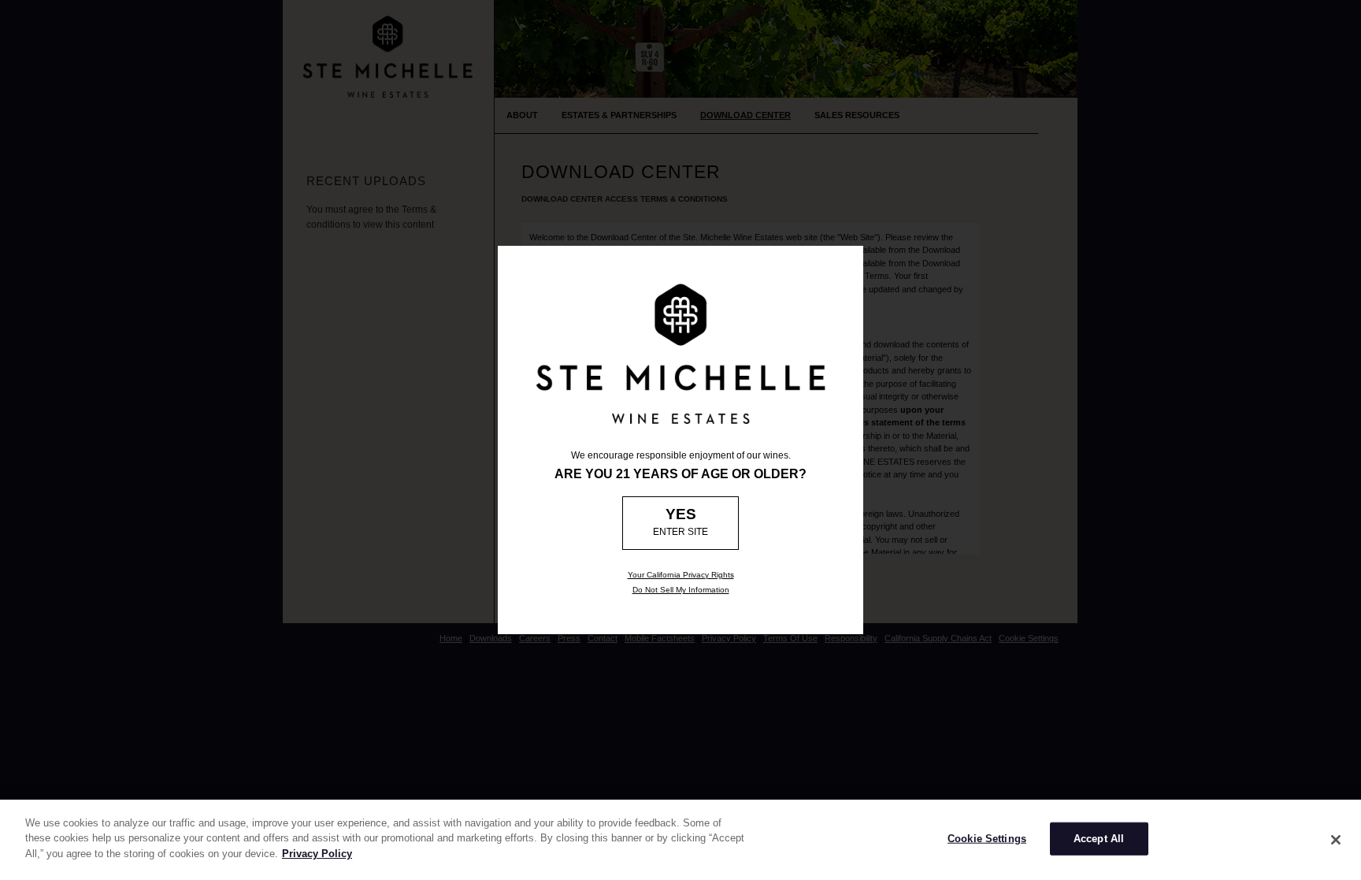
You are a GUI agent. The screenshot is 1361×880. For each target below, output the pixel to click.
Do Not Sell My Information (680, 589)
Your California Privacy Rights (681, 574)
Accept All (1099, 839)
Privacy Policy (317, 854)
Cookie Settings (987, 839)
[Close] (1335, 839)
